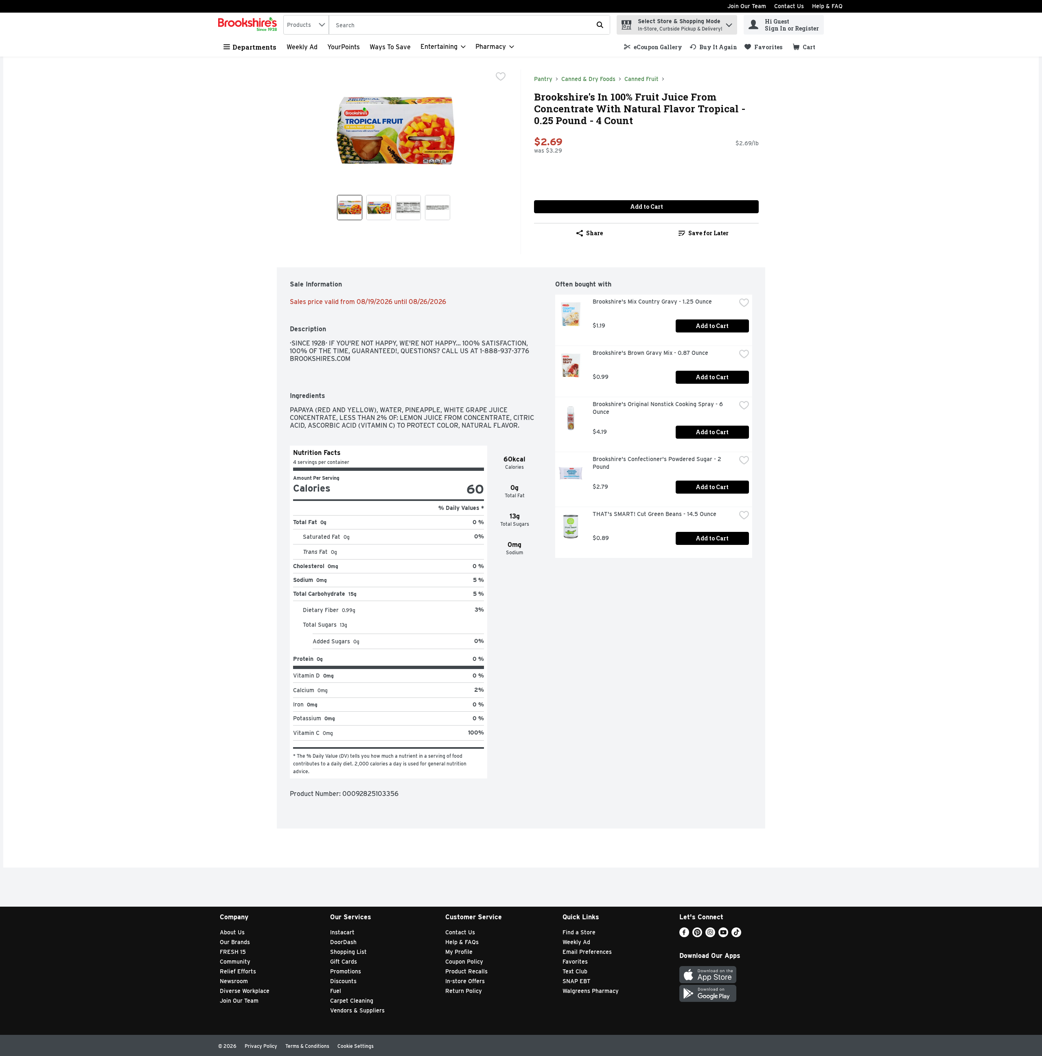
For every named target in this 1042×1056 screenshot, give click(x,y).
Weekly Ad (302, 47)
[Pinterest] (697, 935)
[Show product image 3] (408, 207)
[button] (729, 23)
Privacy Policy (261, 1046)
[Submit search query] (599, 24)
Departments (254, 47)
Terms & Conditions (307, 1046)
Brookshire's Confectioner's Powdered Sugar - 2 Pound (658, 463)
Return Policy (463, 991)
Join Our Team (746, 6)
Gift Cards (343, 961)
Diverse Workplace (244, 991)
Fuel (335, 991)
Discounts (343, 981)
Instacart (342, 932)
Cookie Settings (355, 1046)
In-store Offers (465, 981)
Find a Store (579, 932)
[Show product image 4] (437, 207)
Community (235, 961)
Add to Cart (646, 206)
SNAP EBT (577, 981)
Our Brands (235, 942)
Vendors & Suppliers (357, 1010)
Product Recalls (466, 971)
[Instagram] (710, 935)
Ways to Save (390, 47)
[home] (249, 25)
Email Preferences (587, 952)
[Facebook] (684, 935)
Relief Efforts (238, 971)
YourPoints (343, 47)
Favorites (575, 961)
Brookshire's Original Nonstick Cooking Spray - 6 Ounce (659, 408)
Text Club (575, 971)
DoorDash (343, 942)
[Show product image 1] (349, 207)
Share (594, 233)
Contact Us (789, 6)
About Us (232, 932)
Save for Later (708, 233)
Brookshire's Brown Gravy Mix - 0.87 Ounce (650, 353)
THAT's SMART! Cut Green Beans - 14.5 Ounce (654, 514)
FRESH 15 (233, 952)
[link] (653, 47)
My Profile (459, 952)
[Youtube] (723, 935)
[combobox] (306, 25)
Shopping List (348, 952)
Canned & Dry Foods (588, 79)
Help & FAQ (827, 6)
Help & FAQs (462, 942)
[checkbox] (501, 76)
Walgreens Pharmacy (591, 991)
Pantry (543, 79)
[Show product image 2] (379, 207)
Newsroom (234, 981)
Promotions (345, 971)
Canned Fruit (641, 79)
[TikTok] (736, 935)
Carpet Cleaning (351, 1000)
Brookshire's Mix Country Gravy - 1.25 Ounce (652, 301)
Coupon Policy (464, 961)
